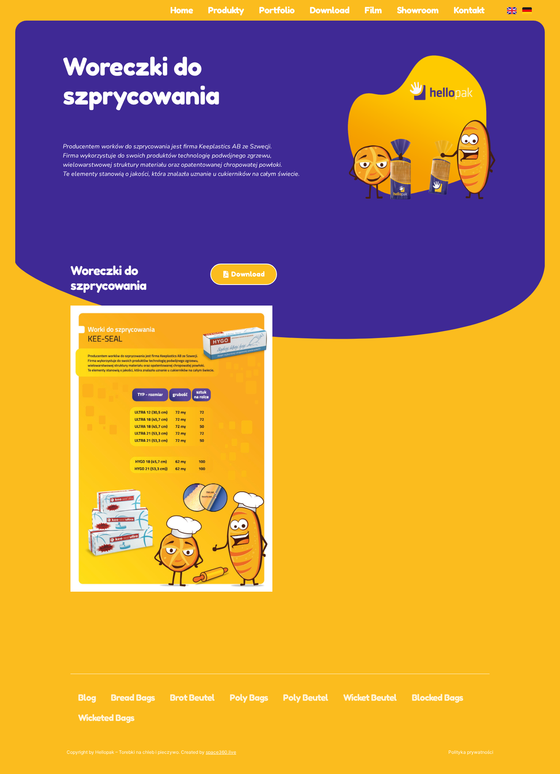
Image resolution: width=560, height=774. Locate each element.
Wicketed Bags (106, 718)
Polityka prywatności (470, 752)
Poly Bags (249, 697)
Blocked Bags (437, 697)
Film (373, 10)
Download (329, 10)
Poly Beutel (305, 697)
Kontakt (469, 10)
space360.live (221, 752)
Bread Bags (133, 697)
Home (181, 10)
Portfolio (276, 10)
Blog (87, 697)
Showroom (417, 10)
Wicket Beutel (370, 697)
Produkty (226, 10)
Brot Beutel (192, 697)
